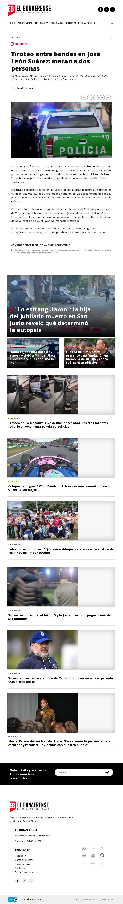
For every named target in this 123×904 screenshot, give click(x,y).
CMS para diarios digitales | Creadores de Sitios (96, 899)
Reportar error (23, 864)
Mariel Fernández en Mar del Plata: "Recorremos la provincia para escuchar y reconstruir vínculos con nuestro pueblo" (59, 743)
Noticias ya (41, 23)
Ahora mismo (25, 23)
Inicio (12, 23)
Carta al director (24, 860)
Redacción (20, 856)
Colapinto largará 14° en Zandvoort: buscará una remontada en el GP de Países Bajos (59, 488)
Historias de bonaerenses (80, 23)
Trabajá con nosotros (27, 872)
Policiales (57, 23)
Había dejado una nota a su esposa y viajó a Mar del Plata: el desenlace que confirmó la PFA (33, 357)
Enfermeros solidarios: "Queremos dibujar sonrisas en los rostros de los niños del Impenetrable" (61, 551)
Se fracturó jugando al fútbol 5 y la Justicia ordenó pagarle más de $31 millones (59, 617)
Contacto (20, 868)
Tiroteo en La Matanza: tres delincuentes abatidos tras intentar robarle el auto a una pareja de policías (58, 425)
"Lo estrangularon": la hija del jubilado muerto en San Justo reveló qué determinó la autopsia (50, 319)
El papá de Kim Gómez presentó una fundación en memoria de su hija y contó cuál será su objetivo (87, 357)
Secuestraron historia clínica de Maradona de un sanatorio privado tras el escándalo (60, 680)
